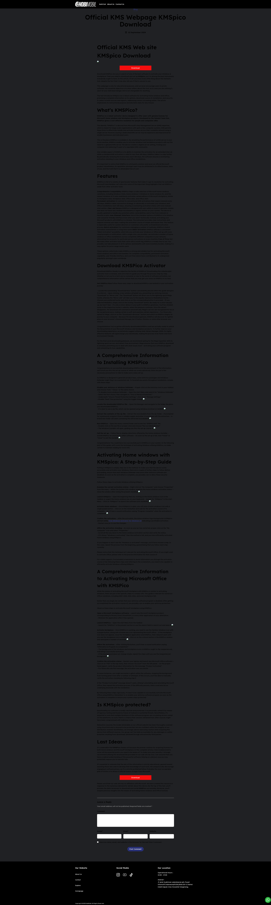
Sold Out (102, 4)
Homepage (79, 891)
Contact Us (120, 4)
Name (99, 831)
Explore (78, 885)
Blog (135, 9)
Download (135, 68)
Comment (101, 811)
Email (125, 831)
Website (153, 831)
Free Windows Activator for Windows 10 (125, 521)
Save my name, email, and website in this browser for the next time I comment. (131, 842)
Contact (78, 880)
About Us (110, 4)
